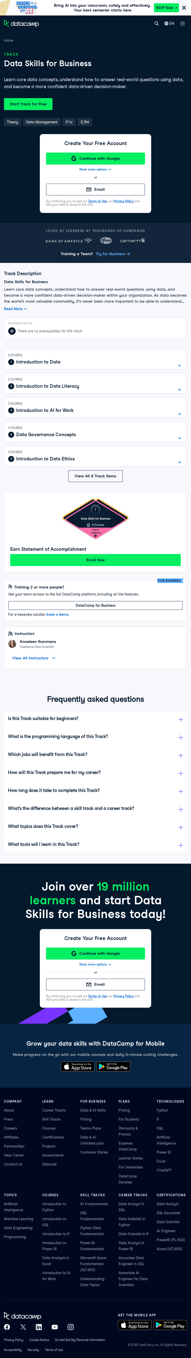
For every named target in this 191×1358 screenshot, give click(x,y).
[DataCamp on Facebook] (7, 1327)
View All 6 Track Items (95, 476)
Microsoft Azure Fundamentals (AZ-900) (93, 1264)
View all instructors (30, 658)
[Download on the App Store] (78, 1067)
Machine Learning (18, 1219)
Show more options (93, 169)
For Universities (131, 1167)
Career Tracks (54, 1110)
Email (99, 189)
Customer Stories (94, 1152)
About (9, 1110)
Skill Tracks (51, 1119)
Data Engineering (18, 1228)
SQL (160, 1128)
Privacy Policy (123, 201)
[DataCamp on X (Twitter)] (23, 1327)
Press (8, 1119)
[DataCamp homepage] (21, 23)
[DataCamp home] (39, 1316)
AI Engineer (166, 1231)
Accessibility (13, 1350)
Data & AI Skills (93, 1110)
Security (33, 1350)
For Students (129, 1119)
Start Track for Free (28, 104)
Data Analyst (168, 1204)
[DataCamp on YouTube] (55, 1327)
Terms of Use (97, 201)
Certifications (53, 1137)
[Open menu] (182, 23)
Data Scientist (168, 1222)
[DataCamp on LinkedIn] (39, 1327)
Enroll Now (96, 560)
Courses (49, 1128)
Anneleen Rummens (38, 641)
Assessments (53, 1155)
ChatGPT (164, 1170)
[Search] (156, 23)
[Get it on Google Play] (113, 1067)
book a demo (57, 614)
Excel (161, 1161)
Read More (13, 309)
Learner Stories (131, 1158)
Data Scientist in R (133, 1234)
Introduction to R (55, 1234)
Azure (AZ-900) (169, 1249)
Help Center (14, 1155)
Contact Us (13, 1164)
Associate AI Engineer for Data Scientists (133, 1279)
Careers (10, 1128)
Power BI (164, 1152)
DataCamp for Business (96, 605)
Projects (48, 1146)
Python (162, 1110)
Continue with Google (99, 158)
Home (8, 40)
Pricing (86, 1119)
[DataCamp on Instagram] (71, 1327)
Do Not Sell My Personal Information (80, 1340)
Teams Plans (90, 1128)
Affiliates (11, 1137)
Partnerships (14, 1146)
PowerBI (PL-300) (171, 1240)
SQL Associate (168, 1213)
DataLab (49, 1164)
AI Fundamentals (94, 1204)
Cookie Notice (39, 1340)
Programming (15, 1237)
